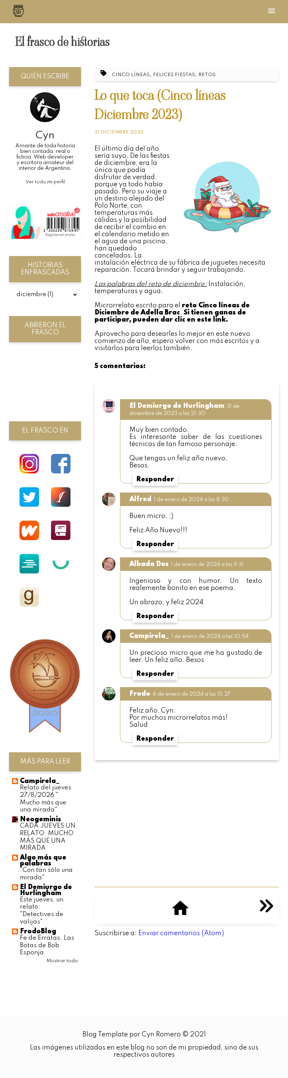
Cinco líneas (131, 74)
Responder (155, 479)
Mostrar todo (62, 960)
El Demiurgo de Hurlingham (177, 406)
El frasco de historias (62, 41)
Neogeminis (40, 819)
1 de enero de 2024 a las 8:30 (191, 499)
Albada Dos (149, 564)
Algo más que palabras (43, 860)
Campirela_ (149, 636)
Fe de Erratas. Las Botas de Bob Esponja (47, 945)
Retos (207, 74)
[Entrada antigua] (266, 910)
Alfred (140, 499)
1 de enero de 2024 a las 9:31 (207, 564)
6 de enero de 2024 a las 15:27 (192, 694)
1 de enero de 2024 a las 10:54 (210, 636)
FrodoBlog (38, 931)
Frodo (139, 693)
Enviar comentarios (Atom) (181, 933)
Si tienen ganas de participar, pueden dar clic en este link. (170, 316)
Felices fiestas (174, 74)
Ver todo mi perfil (45, 182)
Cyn (45, 135)
